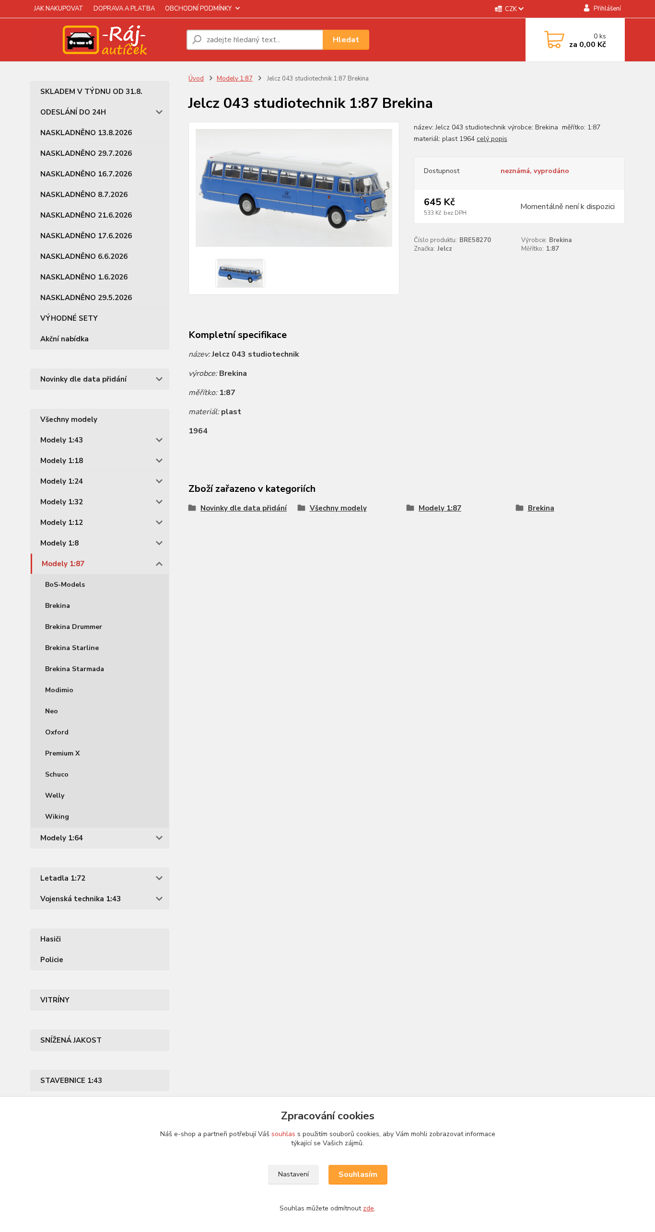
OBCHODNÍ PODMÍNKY (198, 8)
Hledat (346, 40)
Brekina (57, 605)
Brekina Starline (72, 647)
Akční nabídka (64, 339)
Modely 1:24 (61, 481)
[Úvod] (104, 39)
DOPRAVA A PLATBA (124, 8)
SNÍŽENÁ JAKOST (71, 1040)
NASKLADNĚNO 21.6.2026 (86, 215)
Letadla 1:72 (62, 878)
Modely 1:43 (61, 440)
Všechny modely (68, 419)
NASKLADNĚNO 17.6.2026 (86, 236)
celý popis (492, 138)
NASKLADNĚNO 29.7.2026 (86, 153)
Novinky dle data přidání (83, 379)
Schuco (57, 774)
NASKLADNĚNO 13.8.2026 (86, 133)
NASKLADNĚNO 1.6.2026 (84, 277)
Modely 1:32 (61, 502)
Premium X (62, 753)
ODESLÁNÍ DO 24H (73, 112)
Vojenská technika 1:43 (80, 899)
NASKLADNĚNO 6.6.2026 (84, 256)
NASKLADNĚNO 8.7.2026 (84, 194)
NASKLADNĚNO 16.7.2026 (86, 174)
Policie (51, 960)
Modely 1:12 (61, 522)
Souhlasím (358, 1174)
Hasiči (50, 939)
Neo (51, 711)
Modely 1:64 (61, 838)
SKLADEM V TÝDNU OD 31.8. (91, 91)
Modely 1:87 (63, 564)
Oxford (57, 732)
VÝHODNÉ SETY (69, 318)
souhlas (283, 1134)
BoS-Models (65, 584)
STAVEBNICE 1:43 (71, 1080)
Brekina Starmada (74, 669)
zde (368, 1208)
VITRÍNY (55, 1000)
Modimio (59, 690)
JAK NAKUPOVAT (58, 8)
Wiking (57, 816)
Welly (54, 795)
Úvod (196, 78)
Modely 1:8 (59, 543)
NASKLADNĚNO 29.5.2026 (86, 297)
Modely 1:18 (61, 460)
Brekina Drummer (73, 626)
